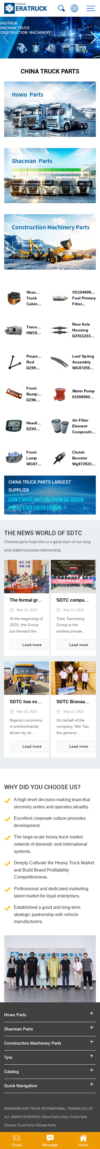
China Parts (50, 1117)
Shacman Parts (18, 1029)
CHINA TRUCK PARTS (50, 71)
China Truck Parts (73, 1117)
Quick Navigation (20, 1085)
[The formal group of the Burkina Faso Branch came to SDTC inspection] (26, 576)
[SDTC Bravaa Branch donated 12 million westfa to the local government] (73, 678)
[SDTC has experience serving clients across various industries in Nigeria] (26, 678)
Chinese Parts (45, 1125)
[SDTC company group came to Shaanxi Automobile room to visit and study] (73, 576)
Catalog (11, 1071)
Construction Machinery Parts (32, 1043)
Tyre (8, 1057)
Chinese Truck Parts (19, 1125)
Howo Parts (15, 1014)
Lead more (32, 645)
